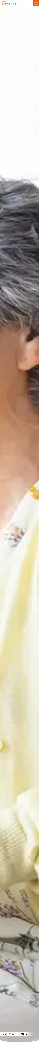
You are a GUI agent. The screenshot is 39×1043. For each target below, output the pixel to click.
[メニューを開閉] (36, 3)
